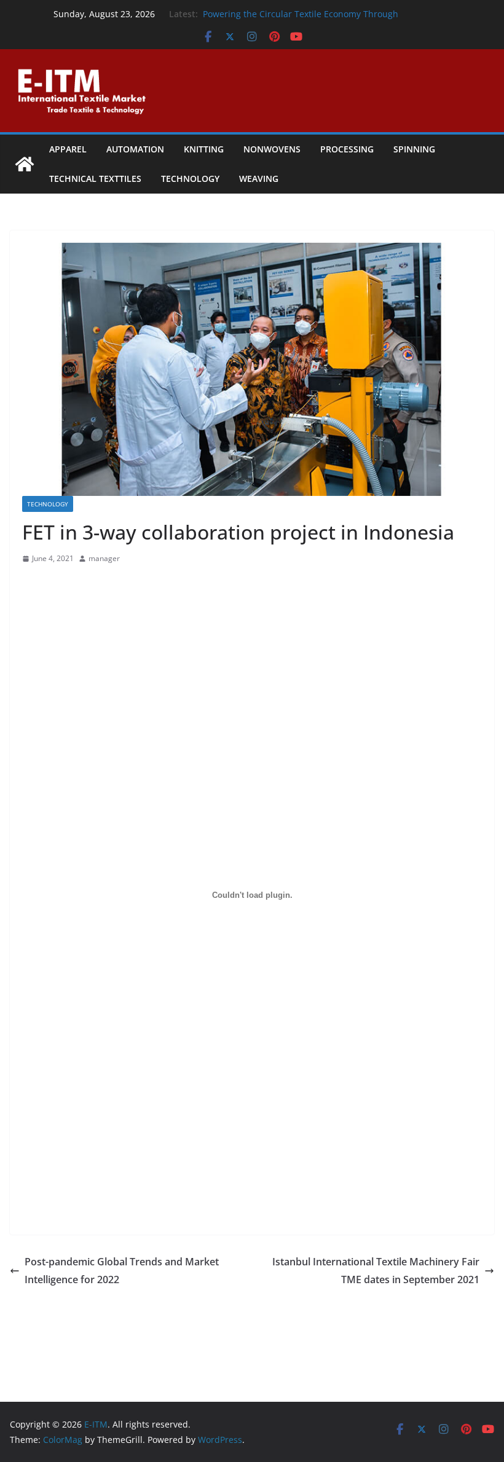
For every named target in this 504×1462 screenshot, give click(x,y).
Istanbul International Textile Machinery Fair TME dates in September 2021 (375, 1270)
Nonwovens (272, 149)
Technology (190, 178)
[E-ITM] (24, 164)
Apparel (68, 149)
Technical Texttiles (95, 178)
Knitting (204, 149)
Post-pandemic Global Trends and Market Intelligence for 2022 (122, 1270)
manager (104, 558)
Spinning (414, 149)
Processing (347, 149)
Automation (135, 149)
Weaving (258, 178)
